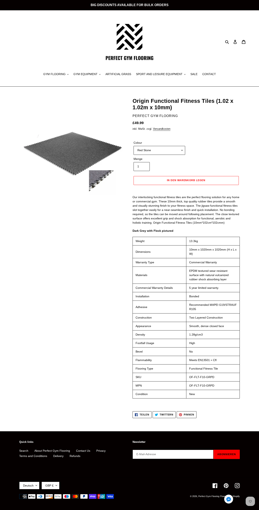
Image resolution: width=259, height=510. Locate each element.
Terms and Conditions (33, 456)
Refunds (75, 456)
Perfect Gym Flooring (208, 496)
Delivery (58, 456)
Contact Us (83, 450)
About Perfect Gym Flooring (52, 450)
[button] (228, 500)
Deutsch (28, 485)
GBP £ (49, 485)
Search (23, 450)
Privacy (101, 450)
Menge (138, 158)
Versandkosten (161, 128)
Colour (138, 142)
